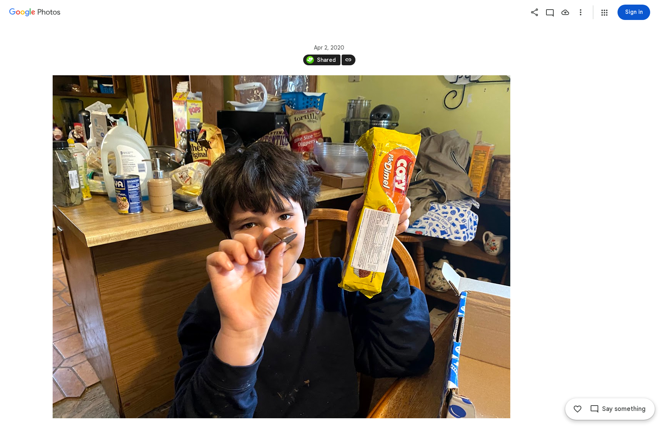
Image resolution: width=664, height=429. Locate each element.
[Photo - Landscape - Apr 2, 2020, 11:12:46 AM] (281, 246)
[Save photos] (565, 12)
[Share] (534, 12)
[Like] (577, 409)
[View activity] (550, 12)
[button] (604, 12)
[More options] (580, 12)
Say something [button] (624, 409)
